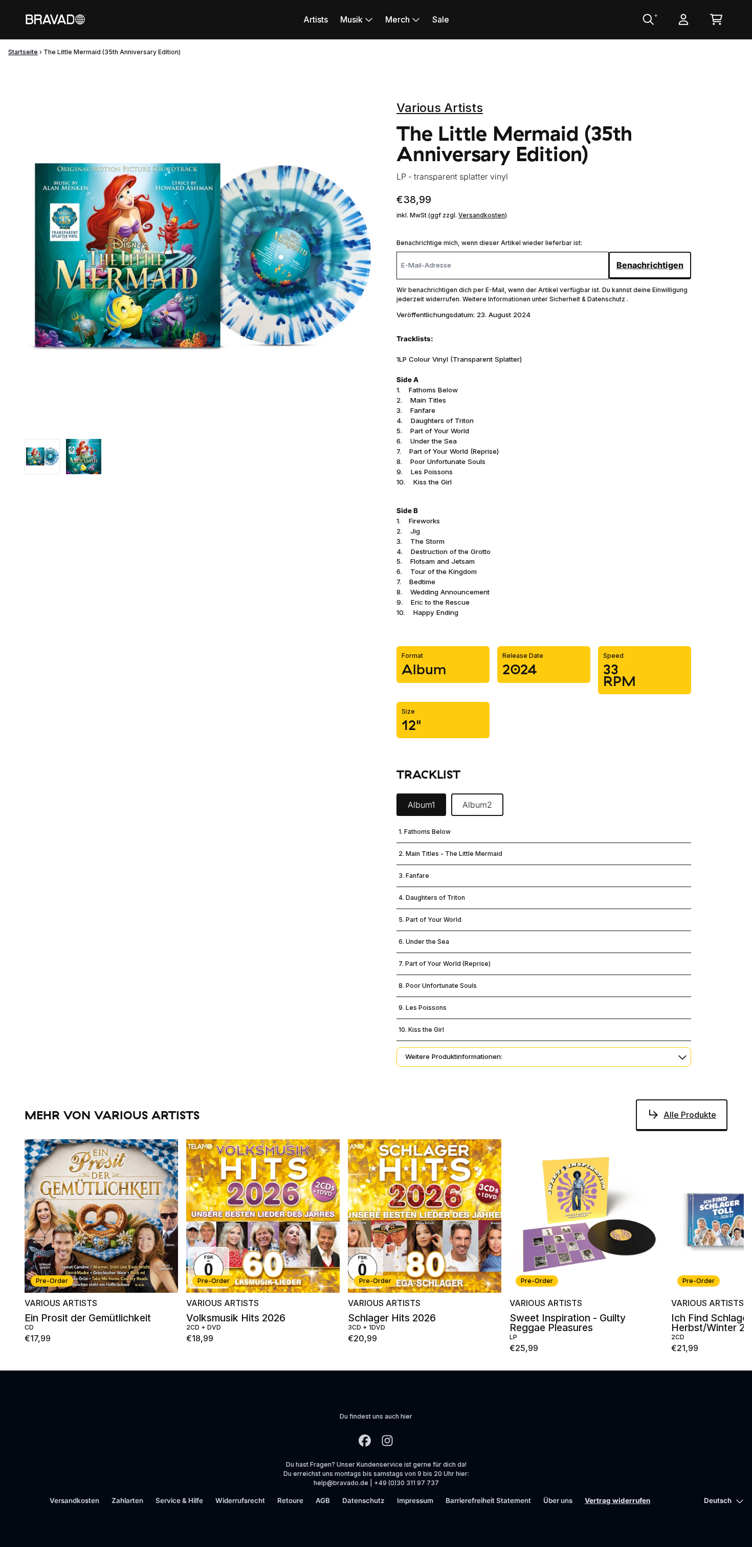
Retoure (290, 1500)
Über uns (557, 1500)
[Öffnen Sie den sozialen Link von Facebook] (364, 1440)
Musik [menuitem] (351, 19)
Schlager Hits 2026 (392, 1318)
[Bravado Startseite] (55, 19)
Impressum (415, 1500)
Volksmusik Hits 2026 (235, 1318)
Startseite (23, 52)
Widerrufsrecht (240, 1500)
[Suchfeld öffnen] (647, 19)
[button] (544, 1057)
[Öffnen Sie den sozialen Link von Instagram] (387, 1440)
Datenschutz (363, 1500)
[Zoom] (200, 257)
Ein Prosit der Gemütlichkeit (88, 1318)
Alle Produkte (689, 1115)
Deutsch (718, 1500)
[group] (42, 456)
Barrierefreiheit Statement (488, 1500)
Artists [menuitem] (315, 19)
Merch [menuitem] (397, 19)
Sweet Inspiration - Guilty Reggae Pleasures (568, 1323)
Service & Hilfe (179, 1500)
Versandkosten (481, 215)
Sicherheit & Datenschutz (588, 299)
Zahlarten (127, 1500)
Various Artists (439, 107)
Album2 (477, 805)
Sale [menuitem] (440, 19)
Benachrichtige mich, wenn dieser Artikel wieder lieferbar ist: (489, 243)
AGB (323, 1500)
